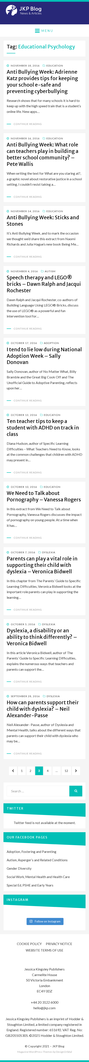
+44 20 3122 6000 (44, 1002)
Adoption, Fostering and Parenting (31, 852)
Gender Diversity (19, 868)
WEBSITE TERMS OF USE (44, 950)
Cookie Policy (29, 944)
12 (67, 771)
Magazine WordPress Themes (34, 1051)
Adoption (51, 343)
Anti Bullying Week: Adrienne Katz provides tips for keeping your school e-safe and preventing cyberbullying (42, 81)
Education (54, 65)
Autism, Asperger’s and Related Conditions (37, 860)
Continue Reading (28, 124)
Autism (50, 271)
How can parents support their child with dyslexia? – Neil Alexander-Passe (43, 708)
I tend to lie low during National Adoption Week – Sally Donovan (44, 355)
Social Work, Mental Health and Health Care (38, 877)
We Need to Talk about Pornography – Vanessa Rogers (44, 496)
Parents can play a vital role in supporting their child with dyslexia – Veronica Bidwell (42, 565)
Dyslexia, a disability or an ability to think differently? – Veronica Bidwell (42, 637)
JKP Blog (58, 1046)
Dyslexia (48, 552)
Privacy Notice (59, 944)
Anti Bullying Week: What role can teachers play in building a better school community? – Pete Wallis (42, 154)
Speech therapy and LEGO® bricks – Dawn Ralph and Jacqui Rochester (44, 284)
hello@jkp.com (44, 1008)
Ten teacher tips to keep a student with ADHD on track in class (43, 427)
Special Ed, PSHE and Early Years (30, 885)
